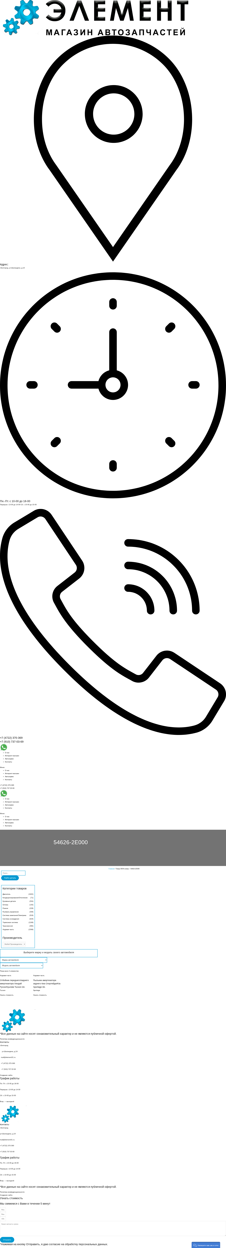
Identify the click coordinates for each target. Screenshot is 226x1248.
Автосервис (9, 759)
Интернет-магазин (12, 756)
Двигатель (6, 894)
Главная (111, 869)
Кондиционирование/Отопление (15, 898)
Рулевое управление (11, 912)
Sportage (36, 990)
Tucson (2, 990)
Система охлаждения (11, 919)
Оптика (5, 905)
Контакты (8, 762)
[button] (113, 767)
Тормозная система (10, 922)
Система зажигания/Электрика (14, 915)
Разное (5, 908)
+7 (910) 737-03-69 (12, 741)
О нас (7, 753)
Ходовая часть (8, 929)
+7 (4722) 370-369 (11, 737)
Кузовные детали (9, 901)
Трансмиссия (8, 926)
